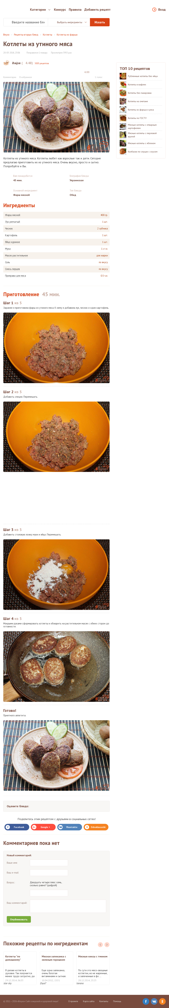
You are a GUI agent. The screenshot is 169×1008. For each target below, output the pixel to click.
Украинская (77, 180)
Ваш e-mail (13, 872)
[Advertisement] (56, 498)
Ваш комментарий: (17, 902)
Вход (162, 10)
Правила (75, 9)
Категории (38, 9)
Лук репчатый (12, 221)
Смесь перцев (12, 269)
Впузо (6, 34)
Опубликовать (19, 919)
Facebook (19, 827)
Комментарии (9, 77)
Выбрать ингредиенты (69, 22)
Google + (45, 827)
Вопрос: (11, 882)
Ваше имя (12, 862)
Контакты (103, 1001)
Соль (7, 262)
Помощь (117, 1001)
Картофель (11, 235)
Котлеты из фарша (67, 34)
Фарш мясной (12, 215)
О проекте (73, 1001)
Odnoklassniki (98, 827)
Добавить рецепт (97, 9)
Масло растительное (16, 255)
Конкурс (60, 9)
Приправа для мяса (15, 275)
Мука (8, 248)
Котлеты (47, 34)
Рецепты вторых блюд (26, 34)
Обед (73, 195)
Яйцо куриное (12, 242)
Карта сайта (88, 1001)
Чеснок (9, 228)
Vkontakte (71, 827)
